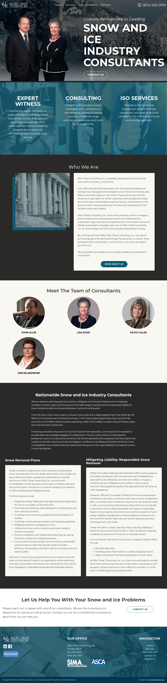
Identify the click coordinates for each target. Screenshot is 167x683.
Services (70, 5)
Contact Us (91, 5)
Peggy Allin (138, 332)
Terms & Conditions (68, 680)
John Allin (28, 332)
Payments (105, 5)
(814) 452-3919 (154, 5)
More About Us (114, 264)
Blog (80, 5)
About (58, 5)
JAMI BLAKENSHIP (28, 373)
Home (150, 645)
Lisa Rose (83, 332)
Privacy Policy (56, 680)
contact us (140, 609)
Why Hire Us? (150, 652)
